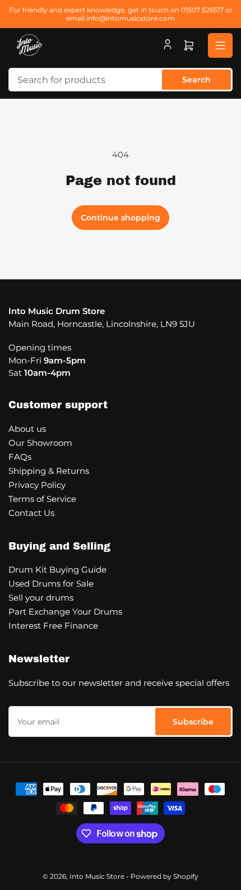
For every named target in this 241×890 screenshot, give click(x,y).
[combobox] (120, 79)
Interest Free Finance (53, 625)
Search (196, 80)
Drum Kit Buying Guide (57, 569)
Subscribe (193, 722)
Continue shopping (120, 218)
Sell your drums (40, 597)
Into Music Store (96, 876)
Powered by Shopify (164, 876)
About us (27, 428)
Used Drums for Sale (51, 583)
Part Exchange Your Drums (65, 611)
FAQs (19, 456)
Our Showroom (40, 442)
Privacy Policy (37, 484)
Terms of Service (42, 499)
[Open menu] (220, 45)
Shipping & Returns (48, 470)
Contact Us (31, 513)
